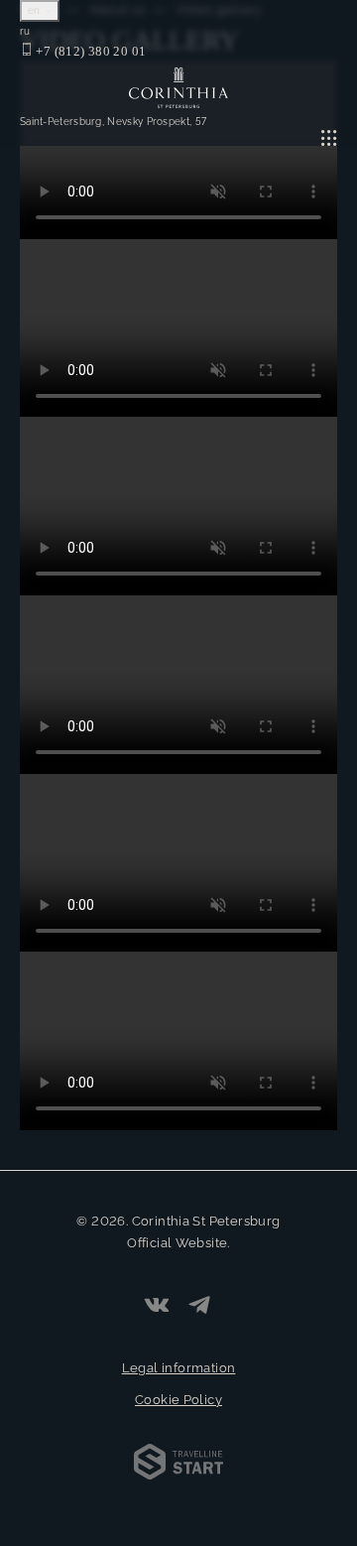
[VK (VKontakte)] (157, 1307)
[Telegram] (199, 1307)
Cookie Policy (178, 1399)
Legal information (179, 1367)
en (36, 10)
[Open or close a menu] (329, 138)
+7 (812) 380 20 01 (89, 51)
